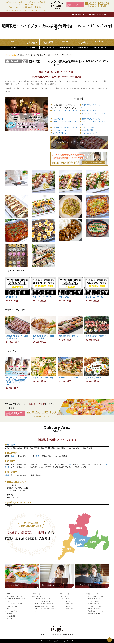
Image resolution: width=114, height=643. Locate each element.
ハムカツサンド (58, 119)
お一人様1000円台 (67, 599)
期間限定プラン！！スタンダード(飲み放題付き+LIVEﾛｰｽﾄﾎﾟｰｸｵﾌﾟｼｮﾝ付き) (16, 381)
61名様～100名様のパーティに (44, 603)
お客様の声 (65, 41)
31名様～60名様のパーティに (44, 601)
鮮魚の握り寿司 (87, 130)
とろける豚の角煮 (88, 127)
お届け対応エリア (100, 41)
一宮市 (69, 464)
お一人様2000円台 (67, 601)
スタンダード (12, 297)
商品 (14, 55)
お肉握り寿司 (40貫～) (96, 336)
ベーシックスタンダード (69, 378)
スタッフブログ (11, 608)
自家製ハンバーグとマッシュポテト (65, 127)
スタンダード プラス (42, 297)
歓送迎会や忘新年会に (94, 599)
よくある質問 (90, 14)
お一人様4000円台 (67, 606)
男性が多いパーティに (94, 606)
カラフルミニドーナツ (60, 133)
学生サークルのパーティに (96, 601)
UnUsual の (31, 42)
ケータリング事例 (12, 611)
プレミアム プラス (94, 297)
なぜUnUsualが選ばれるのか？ (16, 599)
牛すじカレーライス (60, 130)
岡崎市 (13, 456)
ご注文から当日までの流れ (15, 603)
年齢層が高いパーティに (95, 613)
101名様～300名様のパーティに (44, 606)
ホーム (8, 55)
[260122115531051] (16, 230)
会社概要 (78, 14)
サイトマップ (103, 14)
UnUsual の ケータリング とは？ (16, 596)
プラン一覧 (13, 47)
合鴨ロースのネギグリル (90, 110)
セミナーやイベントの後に (96, 596)
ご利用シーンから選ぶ (65, 47)
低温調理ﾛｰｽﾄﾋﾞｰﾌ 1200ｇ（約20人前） (17, 337)
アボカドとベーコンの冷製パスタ (64, 122)
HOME (13, 41)
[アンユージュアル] (57, 5)
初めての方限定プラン (100, 47)
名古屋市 (11, 445)
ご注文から (83, 42)
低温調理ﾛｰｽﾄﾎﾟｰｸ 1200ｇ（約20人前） (43, 337)
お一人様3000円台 (67, 603)
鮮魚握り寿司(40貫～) (68, 336)
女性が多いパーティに (94, 608)
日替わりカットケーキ (89, 133)
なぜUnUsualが (48, 42)
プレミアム (64, 297)
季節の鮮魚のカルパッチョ (91, 119)
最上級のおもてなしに (94, 603)
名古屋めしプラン (93, 378)
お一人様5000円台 (67, 608)
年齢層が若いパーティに (95, 611)
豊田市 (38, 456)
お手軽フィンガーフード (43, 378)
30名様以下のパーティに (42, 599)
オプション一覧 (30, 47)
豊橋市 (7, 475)
